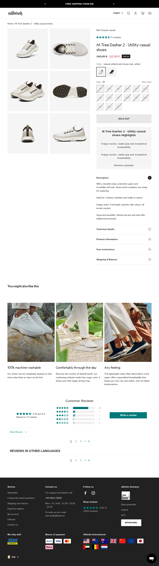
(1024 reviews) (90, 511)
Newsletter (12, 492)
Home (10, 23)
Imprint (124, 510)
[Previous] (45, 4)
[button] (103, 37)
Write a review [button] (128, 415)
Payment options (15, 508)
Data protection (128, 504)
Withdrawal (131, 523)
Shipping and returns (17, 503)
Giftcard (11, 519)
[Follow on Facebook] (85, 493)
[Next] (113, 4)
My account (13, 514)
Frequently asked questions (21, 498)
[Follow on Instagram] (93, 493)
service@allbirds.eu (55, 515)
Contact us (12, 524)
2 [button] (76, 441)
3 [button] (81, 441)
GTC (123, 515)
